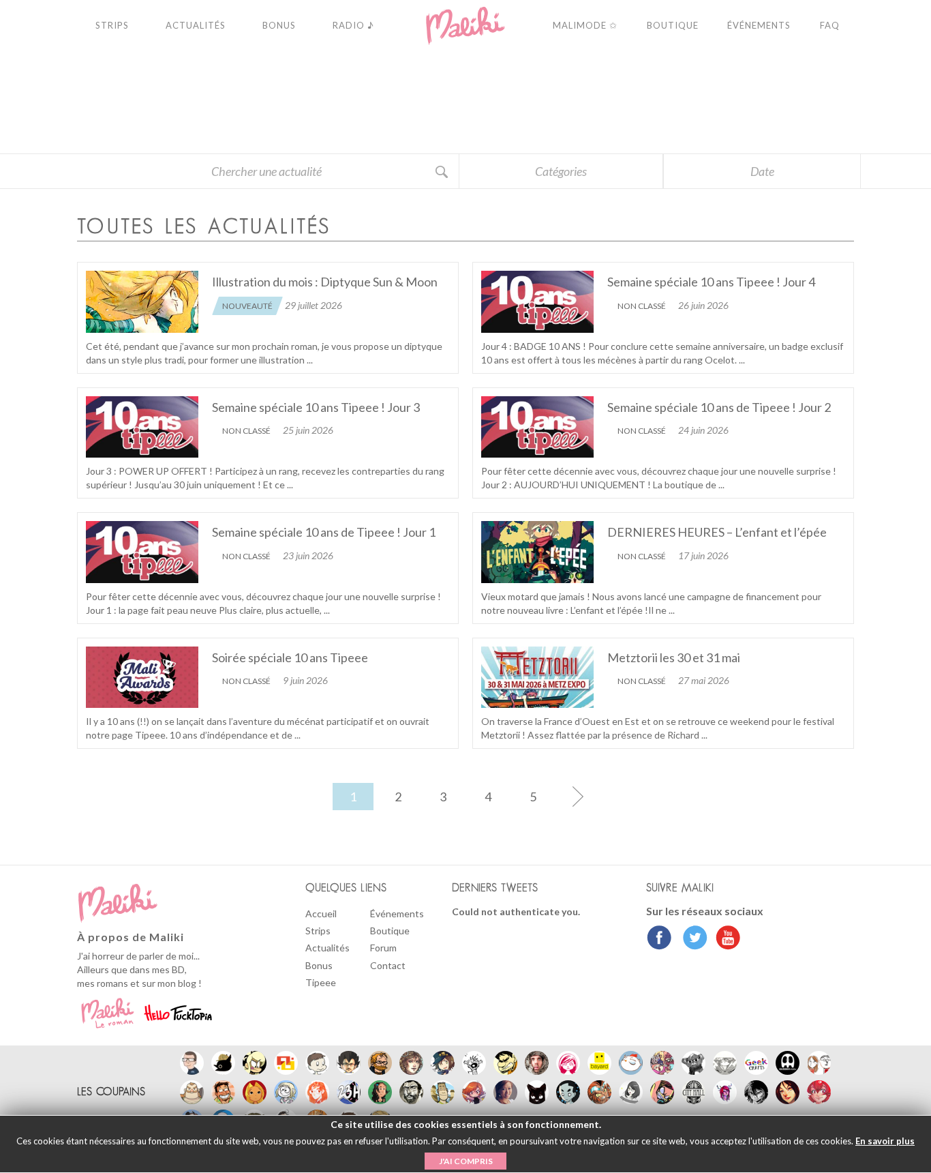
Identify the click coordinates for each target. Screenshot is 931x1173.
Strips (318, 930)
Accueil (321, 913)
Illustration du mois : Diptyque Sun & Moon (325, 281)
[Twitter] (691, 939)
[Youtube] (725, 939)
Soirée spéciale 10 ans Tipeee (290, 657)
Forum (383, 947)
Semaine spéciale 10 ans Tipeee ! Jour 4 (711, 281)
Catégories (561, 171)
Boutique (390, 930)
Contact (388, 965)
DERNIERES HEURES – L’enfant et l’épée (717, 531)
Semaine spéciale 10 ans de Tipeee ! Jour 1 (324, 531)
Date (762, 171)
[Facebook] (659, 939)
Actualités (327, 947)
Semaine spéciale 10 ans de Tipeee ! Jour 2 (719, 407)
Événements (397, 913)
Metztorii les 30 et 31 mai (673, 657)
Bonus (319, 965)
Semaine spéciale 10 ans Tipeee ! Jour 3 (316, 407)
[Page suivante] (578, 796)
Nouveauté (247, 306)
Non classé (641, 306)
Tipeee (320, 982)
